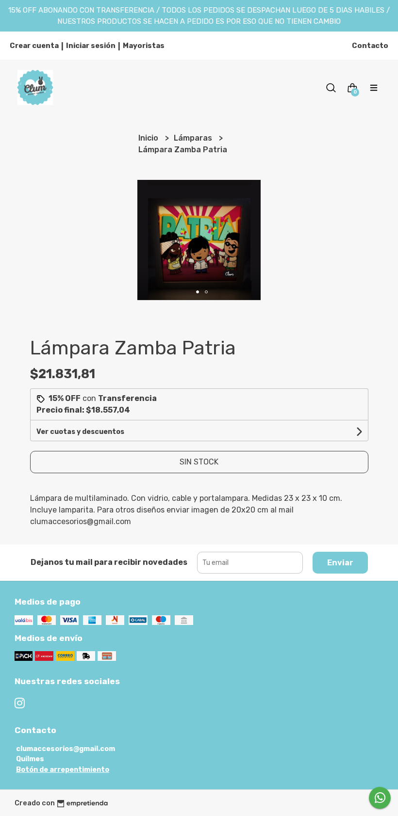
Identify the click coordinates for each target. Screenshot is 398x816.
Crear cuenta (34, 45)
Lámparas (194, 138)
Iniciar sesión (91, 45)
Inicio (149, 138)
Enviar (340, 562)
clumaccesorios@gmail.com (65, 749)
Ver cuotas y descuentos (80, 432)
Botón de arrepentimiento (62, 770)
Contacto (370, 45)
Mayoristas (144, 45)
